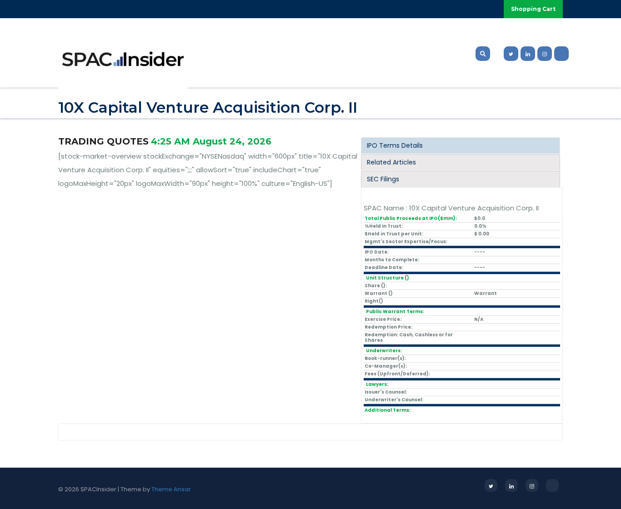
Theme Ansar (171, 489)
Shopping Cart (533, 8)
